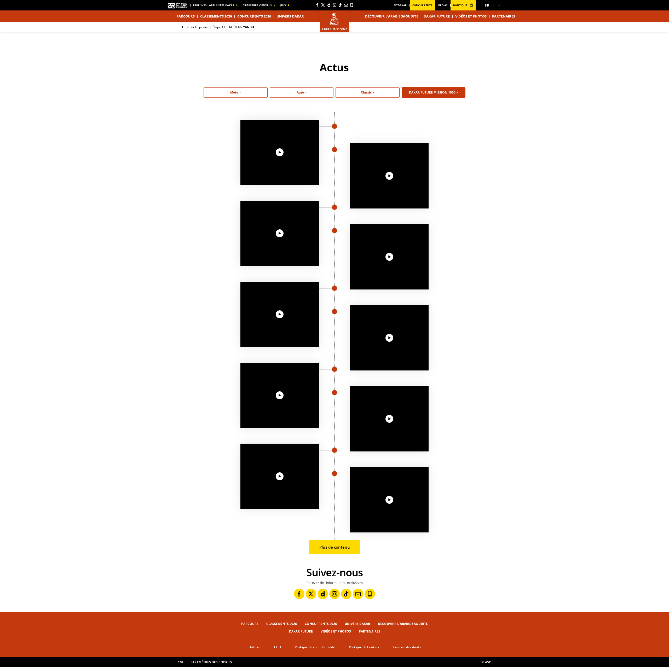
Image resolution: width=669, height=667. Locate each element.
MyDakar (400, 5)
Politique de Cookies (364, 647)
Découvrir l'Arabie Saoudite (391, 16)
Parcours (249, 624)
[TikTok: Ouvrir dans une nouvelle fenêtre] (340, 5)
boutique (460, 5)
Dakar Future (437, 16)
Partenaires (503, 16)
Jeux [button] (283, 5)
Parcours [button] (185, 16)
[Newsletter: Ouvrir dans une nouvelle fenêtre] (346, 5)
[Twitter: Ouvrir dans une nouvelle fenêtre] (323, 5)
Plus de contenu (334, 547)
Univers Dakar (357, 624)
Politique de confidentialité (315, 647)
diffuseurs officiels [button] (257, 5)
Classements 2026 (216, 16)
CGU (277, 647)
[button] (489, 5)
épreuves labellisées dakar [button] (213, 5)
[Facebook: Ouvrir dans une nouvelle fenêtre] (317, 5)
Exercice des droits (407, 647)
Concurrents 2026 (254, 16)
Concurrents (422, 5)
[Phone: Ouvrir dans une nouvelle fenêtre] (352, 5)
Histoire (254, 647)
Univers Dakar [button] (290, 16)
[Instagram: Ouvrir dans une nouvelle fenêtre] (334, 5)
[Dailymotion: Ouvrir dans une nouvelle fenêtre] (329, 5)
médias (443, 5)
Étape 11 (220, 27)
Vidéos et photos (471, 16)
